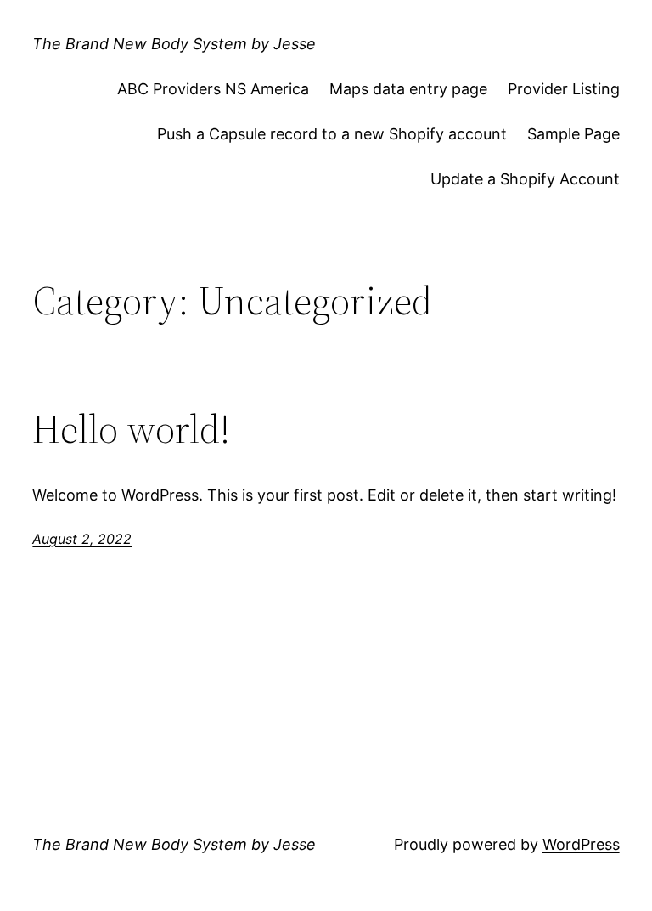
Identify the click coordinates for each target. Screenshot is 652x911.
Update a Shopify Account (525, 179)
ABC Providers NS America (213, 89)
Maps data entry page (408, 89)
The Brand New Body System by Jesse (174, 44)
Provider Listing (564, 89)
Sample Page (573, 134)
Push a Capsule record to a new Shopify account (332, 134)
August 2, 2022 (82, 538)
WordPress (581, 844)
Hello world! (131, 428)
